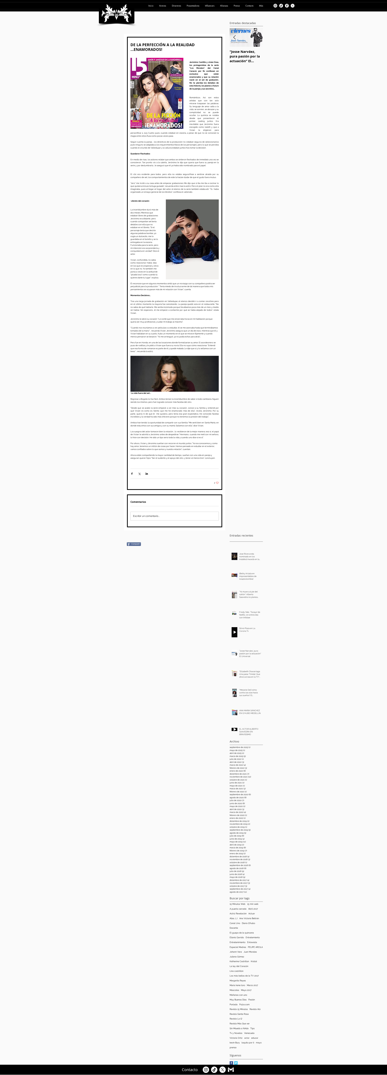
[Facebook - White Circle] (287, 6)
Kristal (254, 961)
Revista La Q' (236, 1018)
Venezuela (249, 1033)
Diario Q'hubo (248, 923)
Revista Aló (255, 1009)
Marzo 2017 (252, 985)
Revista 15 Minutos (239, 1009)
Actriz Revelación (238, 913)
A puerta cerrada (238, 909)
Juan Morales (250, 952)
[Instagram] (275, 6)
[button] (163, 5)
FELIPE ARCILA (255, 947)
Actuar (251, 913)
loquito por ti (248, 1042)
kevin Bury (235, 1042)
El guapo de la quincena (242, 933)
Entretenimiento (237, 942)
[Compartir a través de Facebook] (131, 473)
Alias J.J (233, 918)
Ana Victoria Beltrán (249, 918)
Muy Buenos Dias (238, 999)
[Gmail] (231, 1070)
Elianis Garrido (237, 937)
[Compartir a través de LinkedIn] (146, 473)
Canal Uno (235, 923)
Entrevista (252, 942)
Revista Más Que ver (240, 1023)
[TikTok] (281, 6)
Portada (233, 1004)
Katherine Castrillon (239, 961)
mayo (259, 1042)
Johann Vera (236, 952)
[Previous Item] (234, 37)
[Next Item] (258, 37)
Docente (234, 928)
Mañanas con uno (238, 995)
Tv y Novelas (236, 1033)
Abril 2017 (253, 909)
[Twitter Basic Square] (236, 1063)
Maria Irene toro (237, 985)
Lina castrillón (236, 971)
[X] (292, 6)
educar (254, 1038)
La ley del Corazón (239, 966)
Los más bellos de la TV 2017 (244, 976)
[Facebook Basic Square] (231, 1063)
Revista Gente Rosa (239, 1014)
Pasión (251, 999)
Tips (252, 1028)
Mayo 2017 (246, 990)
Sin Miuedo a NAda (239, 1028)
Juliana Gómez (237, 956)
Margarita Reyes (238, 980)
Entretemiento (253, 937)
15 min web (252, 904)
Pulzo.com (244, 1004)
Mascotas (234, 990)
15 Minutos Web (237, 904)
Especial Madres (238, 947)
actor (246, 1038)
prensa (233, 1047)
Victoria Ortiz (236, 1038)
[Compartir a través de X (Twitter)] (139, 473)
